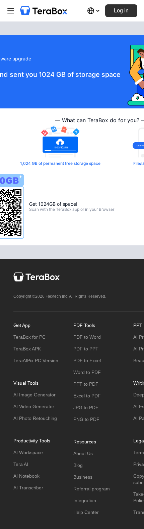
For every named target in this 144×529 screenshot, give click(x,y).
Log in (121, 10)
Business (82, 477)
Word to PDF (87, 372)
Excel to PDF (87, 395)
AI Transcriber (28, 487)
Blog (78, 465)
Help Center (86, 512)
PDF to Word (87, 337)
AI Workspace (28, 452)
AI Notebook (26, 476)
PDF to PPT (85, 348)
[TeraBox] (43, 11)
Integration (84, 500)
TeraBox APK (27, 348)
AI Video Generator (33, 406)
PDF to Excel (87, 360)
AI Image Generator (34, 394)
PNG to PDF (86, 419)
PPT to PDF (85, 384)
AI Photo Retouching (35, 418)
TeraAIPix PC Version (35, 360)
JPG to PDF (85, 407)
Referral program (91, 488)
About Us (83, 453)
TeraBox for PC (29, 337)
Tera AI (20, 464)
